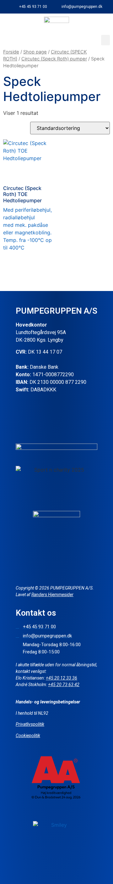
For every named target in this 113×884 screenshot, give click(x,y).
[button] (105, 40)
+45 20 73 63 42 (63, 684)
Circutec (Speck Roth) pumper (54, 59)
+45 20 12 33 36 (61, 677)
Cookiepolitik (28, 735)
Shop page (35, 52)
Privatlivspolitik (30, 724)
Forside (11, 52)
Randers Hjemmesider (52, 594)
